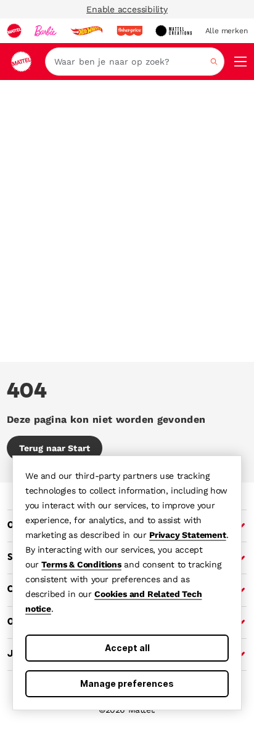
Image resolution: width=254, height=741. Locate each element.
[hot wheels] (86, 30)
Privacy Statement (187, 535)
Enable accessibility (127, 9)
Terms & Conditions (81, 564)
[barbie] (46, 30)
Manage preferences (127, 683)
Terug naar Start (54, 448)
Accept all (127, 648)
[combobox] (134, 61)
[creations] (173, 30)
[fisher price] (129, 30)
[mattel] (14, 30)
